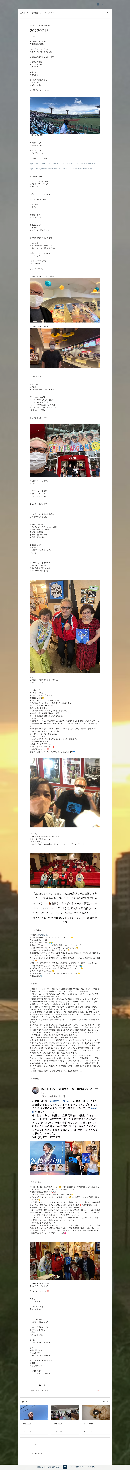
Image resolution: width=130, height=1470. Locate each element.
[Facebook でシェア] (31, 1385)
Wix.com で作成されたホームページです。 (82, 1467)
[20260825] (34, 1412)
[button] (107, 13)
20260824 (58, 1424)
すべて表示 (106, 1401)
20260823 (88, 1424)
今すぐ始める (36, 13)
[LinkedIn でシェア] (40, 1385)
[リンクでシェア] (45, 1385)
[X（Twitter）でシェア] (35, 1385)
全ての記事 (24, 13)
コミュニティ (49, 13)
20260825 (27, 1424)
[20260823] (96, 1412)
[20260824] (65, 1412)
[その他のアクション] (99, 25)
